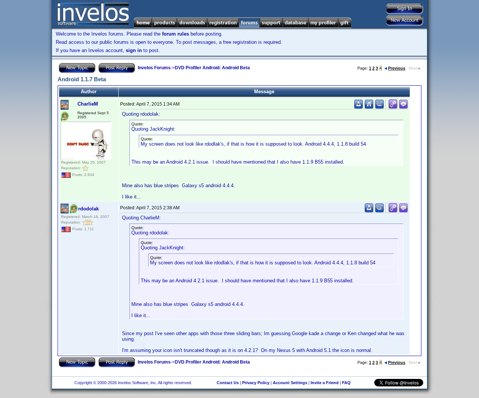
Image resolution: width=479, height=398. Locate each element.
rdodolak (88, 209)
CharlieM (87, 104)
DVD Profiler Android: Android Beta (212, 67)
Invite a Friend (325, 382)
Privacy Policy (255, 382)
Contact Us (228, 382)
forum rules (175, 34)
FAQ (346, 382)
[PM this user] (358, 107)
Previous (396, 68)
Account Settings (290, 382)
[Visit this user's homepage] (369, 107)
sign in (134, 50)
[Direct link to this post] (393, 107)
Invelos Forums (154, 67)
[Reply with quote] (403, 107)
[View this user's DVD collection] (379, 107)
